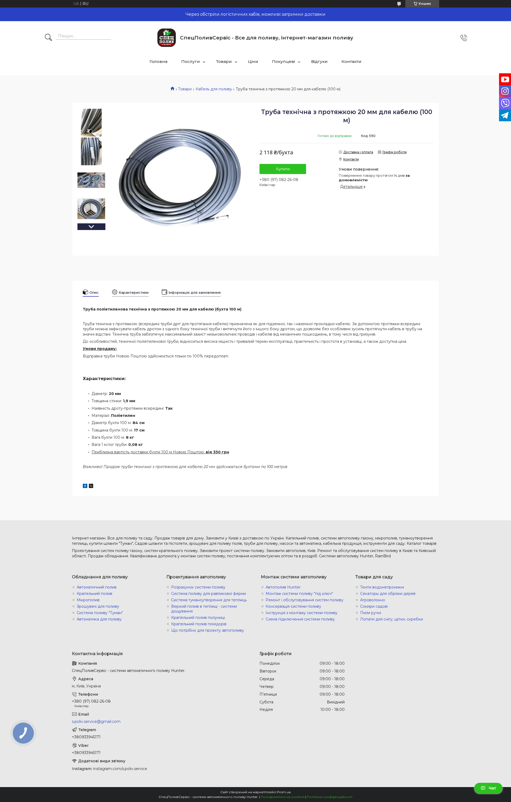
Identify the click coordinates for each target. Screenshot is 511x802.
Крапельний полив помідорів (198, 624)
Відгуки (319, 61)
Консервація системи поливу (293, 606)
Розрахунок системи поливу (198, 587)
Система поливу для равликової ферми (208, 593)
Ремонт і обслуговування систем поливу (304, 600)
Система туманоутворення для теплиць (209, 600)
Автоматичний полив (97, 587)
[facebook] (85, 486)
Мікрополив (88, 600)
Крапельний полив (94, 593)
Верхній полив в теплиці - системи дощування (204, 609)
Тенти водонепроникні (382, 587)
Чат (492, 788)
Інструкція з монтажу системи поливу (301, 612)
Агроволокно (372, 600)
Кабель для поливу (214, 89)
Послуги (190, 61)
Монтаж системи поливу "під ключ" (299, 593)
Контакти (351, 61)
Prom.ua (284, 792)
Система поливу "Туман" (100, 612)
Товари (224, 61)
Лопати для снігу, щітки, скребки (391, 619)
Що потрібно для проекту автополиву (207, 630)
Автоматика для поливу (99, 619)
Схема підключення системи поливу (300, 619)
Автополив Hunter (283, 587)
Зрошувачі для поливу (98, 606)
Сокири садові (374, 606)
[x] (91, 486)
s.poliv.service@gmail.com (96, 721)
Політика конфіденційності (329, 797)
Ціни (253, 61)
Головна (158, 61)
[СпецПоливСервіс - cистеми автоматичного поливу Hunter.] (166, 38)
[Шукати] (48, 38)
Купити (283, 169)
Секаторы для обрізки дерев (387, 593)
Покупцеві (283, 61)
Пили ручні (370, 612)
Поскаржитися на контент (282, 797)
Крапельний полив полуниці (198, 617)
